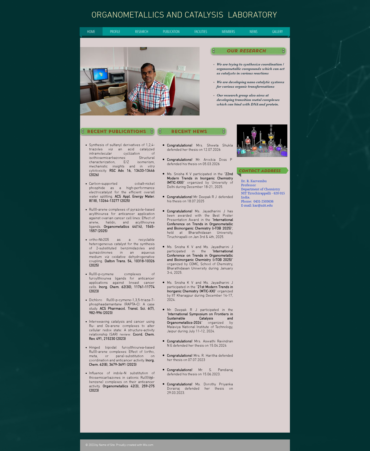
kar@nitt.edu (263, 205)
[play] (190, 111)
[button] (141, 31)
